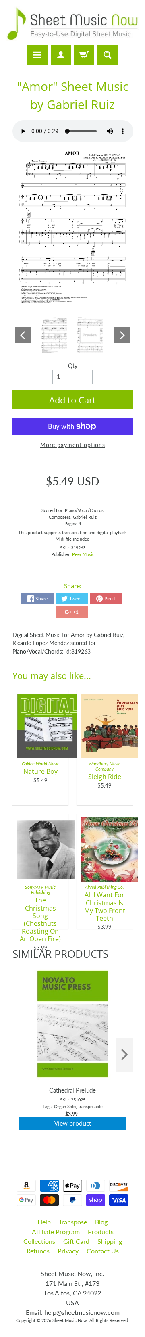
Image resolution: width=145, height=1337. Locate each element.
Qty (72, 366)
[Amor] (54, 335)
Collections (39, 1241)
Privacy (68, 1251)
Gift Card (76, 1241)
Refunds (38, 1251)
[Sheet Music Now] (72, 23)
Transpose (73, 1222)
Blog (101, 1222)
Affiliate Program (56, 1231)
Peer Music (83, 554)
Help (44, 1222)
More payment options (72, 445)
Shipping (109, 1241)
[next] (124, 1055)
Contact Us (103, 1251)
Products (101, 1231)
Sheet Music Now (69, 1320)
